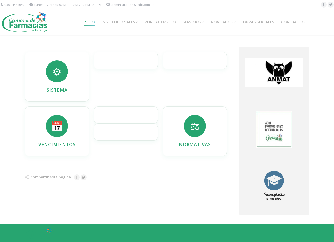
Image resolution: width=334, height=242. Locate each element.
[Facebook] (324, 5)
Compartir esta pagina (51, 176)
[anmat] (274, 72)
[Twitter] (331, 5)
